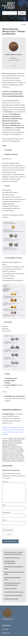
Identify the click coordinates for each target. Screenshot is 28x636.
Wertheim (14, 461)
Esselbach (4, 442)
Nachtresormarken (7, 452)
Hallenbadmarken (6, 446)
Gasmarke (5, 444)
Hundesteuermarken (12, 448)
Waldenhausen (6, 459)
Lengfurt (13, 450)
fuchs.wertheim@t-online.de (15, 96)
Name (4, 505)
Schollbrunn (5, 457)
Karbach (21, 448)
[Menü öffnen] (25, 18)
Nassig (14, 452)
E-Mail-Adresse (6, 512)
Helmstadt (19, 446)
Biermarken (18, 438)
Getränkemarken (12, 444)
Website (4, 520)
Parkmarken (19, 452)
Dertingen (11, 440)
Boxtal (22, 438)
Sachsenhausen (19, 454)
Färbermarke (11, 442)
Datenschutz (5, 632)
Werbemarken (20, 459)
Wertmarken (21, 461)
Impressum (5, 629)
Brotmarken (5, 440)
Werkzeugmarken (6, 461)
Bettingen (11, 438)
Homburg (4, 448)
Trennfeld (11, 457)
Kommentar (5, 481)
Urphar (22, 457)
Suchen (22, 13)
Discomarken (18, 440)
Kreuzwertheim (6, 450)
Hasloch (14, 446)
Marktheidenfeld (20, 450)
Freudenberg (18, 442)
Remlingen (12, 454)
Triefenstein (17, 457)
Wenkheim (13, 459)
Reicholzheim (5, 454)
